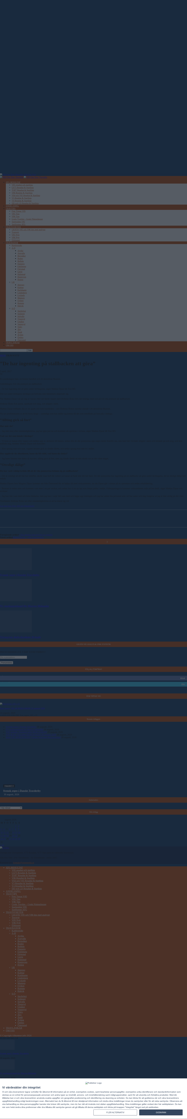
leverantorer (18, 1092)
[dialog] (93, 1099)
